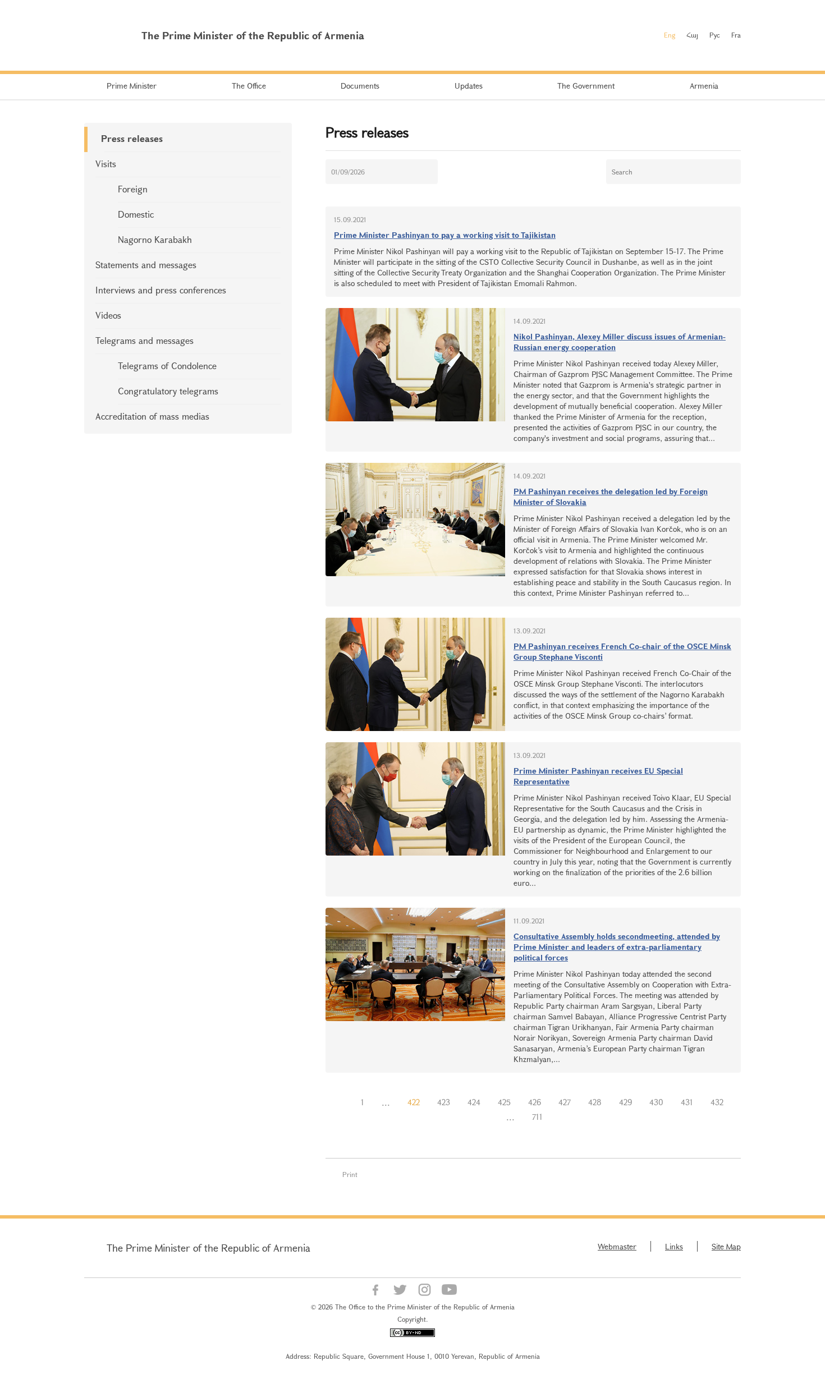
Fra (736, 34)
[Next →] (560, 1117)
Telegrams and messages (144, 340)
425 (504, 1102)
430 (656, 1102)
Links (674, 1246)
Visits (105, 163)
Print (350, 1174)
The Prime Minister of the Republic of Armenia (208, 1247)
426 (534, 1102)
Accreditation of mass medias (152, 416)
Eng (669, 34)
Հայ (692, 34)
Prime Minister (132, 85)
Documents (360, 85)
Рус (714, 34)
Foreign (133, 189)
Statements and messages (145, 264)
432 (717, 1102)
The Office (249, 85)
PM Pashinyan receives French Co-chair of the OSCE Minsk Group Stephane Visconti (622, 651)
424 (473, 1102)
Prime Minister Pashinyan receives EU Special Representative (598, 776)
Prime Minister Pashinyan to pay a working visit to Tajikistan (445, 234)
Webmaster (617, 1246)
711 (537, 1116)
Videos (108, 315)
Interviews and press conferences (160, 290)
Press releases (132, 138)
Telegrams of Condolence (167, 365)
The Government (586, 85)
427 (564, 1102)
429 (625, 1102)
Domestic (136, 214)
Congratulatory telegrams (168, 391)
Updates (469, 85)
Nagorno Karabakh (155, 239)
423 (443, 1102)
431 (687, 1102)
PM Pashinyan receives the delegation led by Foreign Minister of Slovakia (611, 496)
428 (595, 1102)
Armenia (704, 85)
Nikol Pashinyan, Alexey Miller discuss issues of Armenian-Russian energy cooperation (620, 341)
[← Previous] (343, 1102)
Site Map (726, 1246)
